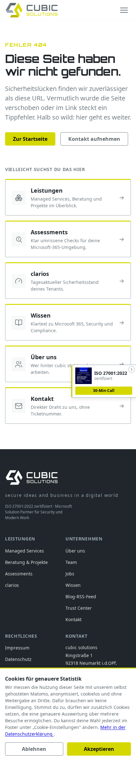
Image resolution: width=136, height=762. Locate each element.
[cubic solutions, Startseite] (31, 10)
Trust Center (78, 608)
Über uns (75, 551)
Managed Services (24, 551)
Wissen (73, 585)
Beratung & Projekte (26, 562)
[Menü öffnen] (124, 10)
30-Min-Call (103, 390)
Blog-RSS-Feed (80, 597)
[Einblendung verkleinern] (131, 369)
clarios (12, 585)
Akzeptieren (99, 748)
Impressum (17, 648)
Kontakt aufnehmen (94, 138)
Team (71, 562)
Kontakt (73, 619)
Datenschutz (18, 659)
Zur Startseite (30, 138)
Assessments (19, 574)
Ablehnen (34, 748)
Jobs (69, 574)
